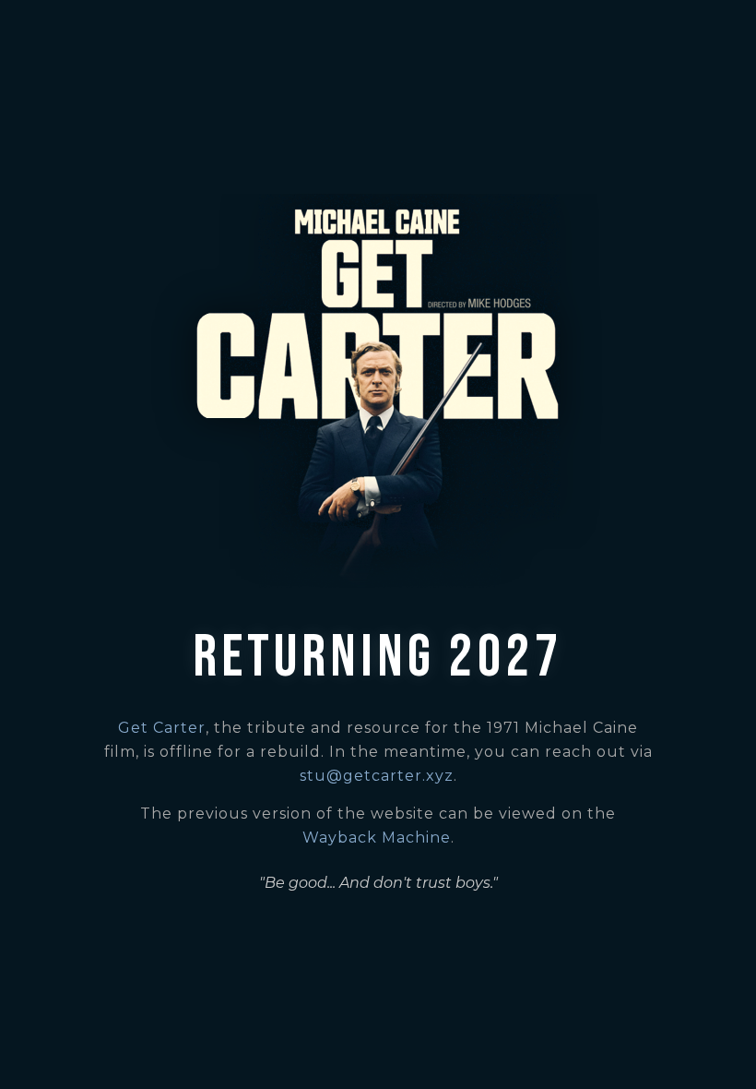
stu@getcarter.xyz (377, 775)
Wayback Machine (376, 837)
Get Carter (162, 727)
